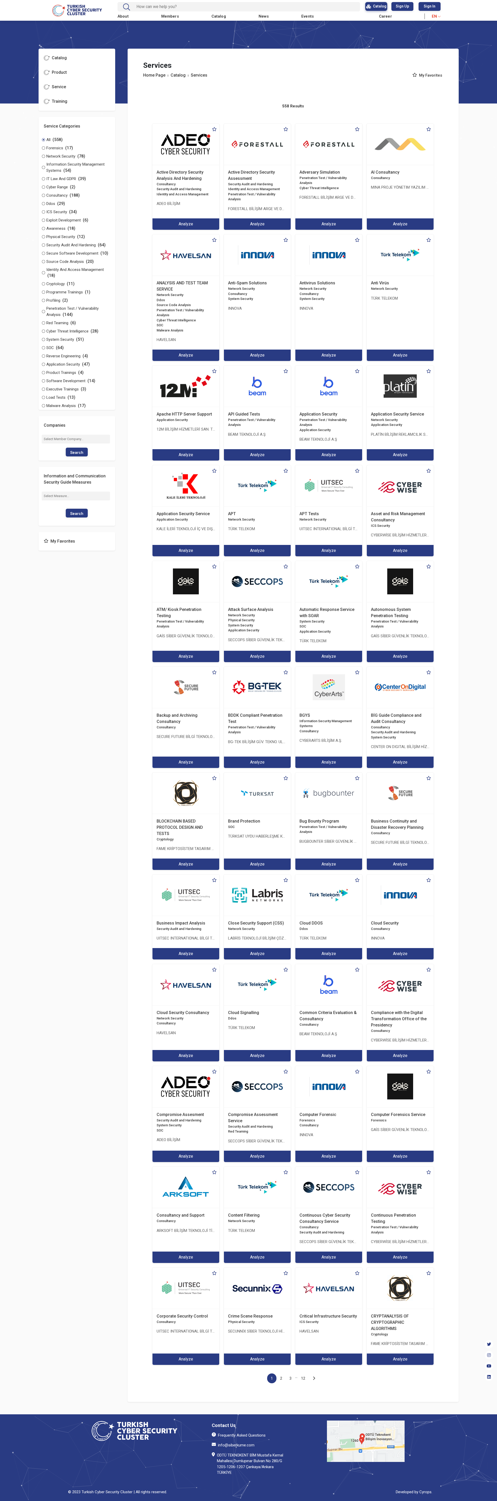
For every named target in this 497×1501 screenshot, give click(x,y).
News (264, 16)
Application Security (172, 420)
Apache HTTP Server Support (184, 414)
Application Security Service (397, 414)
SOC (160, 325)
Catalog (218, 16)
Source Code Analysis (174, 305)
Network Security (170, 295)
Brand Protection (244, 821)
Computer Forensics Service (398, 1114)
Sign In (429, 6)
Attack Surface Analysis (250, 609)
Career (385, 16)
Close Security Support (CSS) (256, 923)
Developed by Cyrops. (414, 1492)
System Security (240, 299)
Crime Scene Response (250, 1316)
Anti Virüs (380, 282)
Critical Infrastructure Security (328, 1316)
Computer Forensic (317, 1114)
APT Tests (309, 513)
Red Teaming (238, 1131)
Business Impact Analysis (181, 923)
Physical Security (241, 620)
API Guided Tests (244, 414)
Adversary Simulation (319, 172)
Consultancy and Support (180, 1215)
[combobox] (242, 6)
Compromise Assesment (180, 1114)
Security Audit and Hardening (179, 189)
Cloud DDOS (311, 923)
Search (76, 452)
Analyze (186, 223)
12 (303, 1378)
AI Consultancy (385, 172)
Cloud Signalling (243, 1012)
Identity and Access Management (182, 194)
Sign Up (402, 6)
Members (170, 16)
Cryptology (165, 839)
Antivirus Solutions (317, 282)
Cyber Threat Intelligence (319, 188)
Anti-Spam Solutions (247, 282)
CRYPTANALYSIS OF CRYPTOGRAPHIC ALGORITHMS (390, 1322)
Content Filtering (244, 1215)
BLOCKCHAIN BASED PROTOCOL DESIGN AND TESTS (180, 827)
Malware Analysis (170, 330)
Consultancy (166, 184)
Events (307, 16)
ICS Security (380, 526)
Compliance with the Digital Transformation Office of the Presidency (399, 1018)
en (435, 16)
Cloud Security (385, 923)
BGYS (304, 715)
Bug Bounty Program (319, 821)
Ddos (161, 300)
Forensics (307, 1120)
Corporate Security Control (182, 1316)
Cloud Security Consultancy (183, 1012)
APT (232, 513)
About (123, 16)
